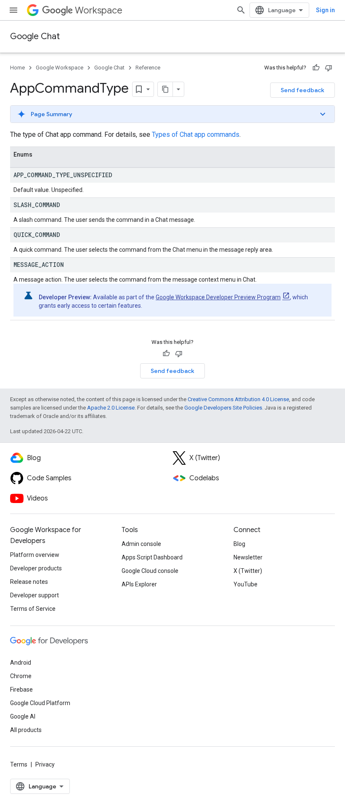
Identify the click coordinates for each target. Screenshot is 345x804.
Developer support (34, 595)
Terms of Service (33, 608)
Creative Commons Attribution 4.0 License (238, 399)
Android (20, 662)
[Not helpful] (328, 67)
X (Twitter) (248, 570)
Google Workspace (59, 67)
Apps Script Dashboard (152, 557)
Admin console (141, 543)
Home (17, 67)
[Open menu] (13, 10)
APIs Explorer (139, 584)
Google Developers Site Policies (223, 408)
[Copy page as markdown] (165, 89)
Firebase (21, 689)
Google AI (22, 716)
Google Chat (35, 36)
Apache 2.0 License (111, 408)
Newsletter (248, 557)
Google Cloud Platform (40, 703)
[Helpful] (316, 67)
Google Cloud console (150, 570)
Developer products (36, 568)
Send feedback (302, 90)
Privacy (45, 764)
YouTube (245, 584)
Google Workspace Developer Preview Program (218, 297)
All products (26, 730)
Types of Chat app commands (195, 134)
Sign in (325, 10)
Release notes (29, 581)
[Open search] (241, 10)
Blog (239, 543)
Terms (18, 764)
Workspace (98, 10)
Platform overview (34, 554)
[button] (172, 114)
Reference (147, 67)
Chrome (21, 676)
